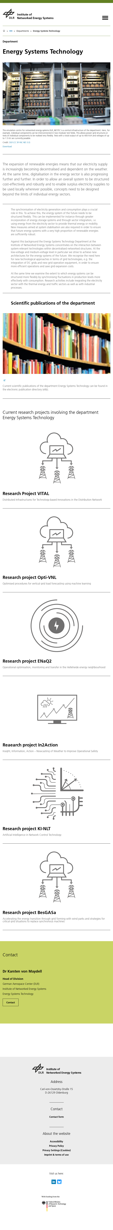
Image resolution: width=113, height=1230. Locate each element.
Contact (10, 1002)
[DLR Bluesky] (59, 1183)
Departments (22, 31)
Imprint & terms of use (56, 1154)
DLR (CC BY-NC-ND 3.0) (19, 142)
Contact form (56, 1116)
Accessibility (56, 1141)
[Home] (4, 30)
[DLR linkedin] (53, 1183)
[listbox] (10, 31)
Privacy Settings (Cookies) (57, 1150)
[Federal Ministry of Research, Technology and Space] (56, 1214)
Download (7, 146)
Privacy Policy (56, 1145)
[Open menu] (105, 17)
